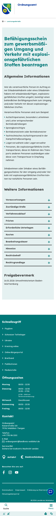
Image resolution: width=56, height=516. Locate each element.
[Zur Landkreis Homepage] (6, 9)
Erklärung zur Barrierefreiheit (40, 490)
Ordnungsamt (3, 21)
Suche (6, 508)
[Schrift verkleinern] (4, 513)
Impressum (20, 490)
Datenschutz (7, 490)
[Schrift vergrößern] (8, 513)
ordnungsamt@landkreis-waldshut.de (23, 441)
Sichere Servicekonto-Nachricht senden (20, 449)
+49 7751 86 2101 (9, 435)
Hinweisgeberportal (10, 494)
